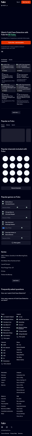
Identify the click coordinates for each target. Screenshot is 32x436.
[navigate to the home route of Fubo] (3, 2)
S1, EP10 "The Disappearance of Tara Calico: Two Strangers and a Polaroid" (8, 96)
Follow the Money (6, 274)
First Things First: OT (7, 267)
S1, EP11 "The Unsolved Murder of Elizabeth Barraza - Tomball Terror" (23, 76)
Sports (13, 125)
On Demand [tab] (4, 59)
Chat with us (20, 416)
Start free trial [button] (26, 2)
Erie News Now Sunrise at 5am (10, 261)
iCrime (3, 271)
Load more (15, 112)
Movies (8, 125)
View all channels (16, 188)
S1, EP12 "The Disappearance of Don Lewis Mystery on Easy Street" (7, 76)
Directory (20, 433)
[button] (8, 68)
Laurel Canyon (5, 264)
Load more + (16, 280)
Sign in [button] (18, 2)
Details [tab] (10, 59)
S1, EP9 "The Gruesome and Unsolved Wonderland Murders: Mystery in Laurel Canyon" (23, 96)
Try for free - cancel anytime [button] (16, 42)
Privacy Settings (21, 413)
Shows (3, 125)
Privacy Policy (13, 433)
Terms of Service (5, 433)
